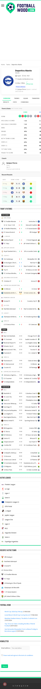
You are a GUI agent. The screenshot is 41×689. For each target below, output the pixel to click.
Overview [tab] (6, 98)
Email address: (6, 648)
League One (9, 519)
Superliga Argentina (11, 541)
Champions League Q (12, 502)
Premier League (10, 484)
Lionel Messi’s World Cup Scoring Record (17, 615)
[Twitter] (17, 686)
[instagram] (25, 686)
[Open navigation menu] (3, 6)
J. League (8, 511)
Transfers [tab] (35, 98)
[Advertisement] (20, 36)
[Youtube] (22, 686)
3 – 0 (18, 188)
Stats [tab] (15, 102)
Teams (8, 64)
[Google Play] (28, 686)
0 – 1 (18, 197)
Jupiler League (9, 515)
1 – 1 (18, 184)
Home (3, 64)
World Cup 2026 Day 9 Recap (14, 611)
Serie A (7, 537)
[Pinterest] (19, 686)
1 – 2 (18, 192)
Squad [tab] (25, 98)
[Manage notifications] (5, 684)
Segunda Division (10, 533)
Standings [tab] (25, 102)
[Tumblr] (23, 686)
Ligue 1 (7, 493)
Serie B (7, 498)
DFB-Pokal (8, 506)
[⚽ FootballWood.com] (20, 7)
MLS (6, 528)
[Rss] (13, 686)
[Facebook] (15, 686)
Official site (29, 84)
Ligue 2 (7, 524)
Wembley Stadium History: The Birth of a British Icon (21, 618)
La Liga (7, 489)
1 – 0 (18, 201)
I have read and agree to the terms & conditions (18, 655)
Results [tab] (6, 102)
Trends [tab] (16, 98)
